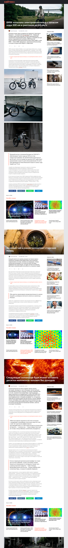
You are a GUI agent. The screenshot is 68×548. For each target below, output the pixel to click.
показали (32, 313)
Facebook (12, 190)
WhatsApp (30, 190)
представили (30, 184)
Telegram (38, 190)
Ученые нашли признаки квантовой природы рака (12, 221)
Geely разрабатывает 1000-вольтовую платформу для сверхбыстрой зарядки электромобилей (26, 222)
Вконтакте (21, 190)
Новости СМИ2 (9, 195)
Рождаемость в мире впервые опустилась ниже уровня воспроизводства (41, 221)
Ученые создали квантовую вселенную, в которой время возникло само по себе (26, 57)
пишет (40, 289)
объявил (24, 490)
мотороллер (25, 35)
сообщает (20, 67)
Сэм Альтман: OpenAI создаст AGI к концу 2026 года (55, 221)
